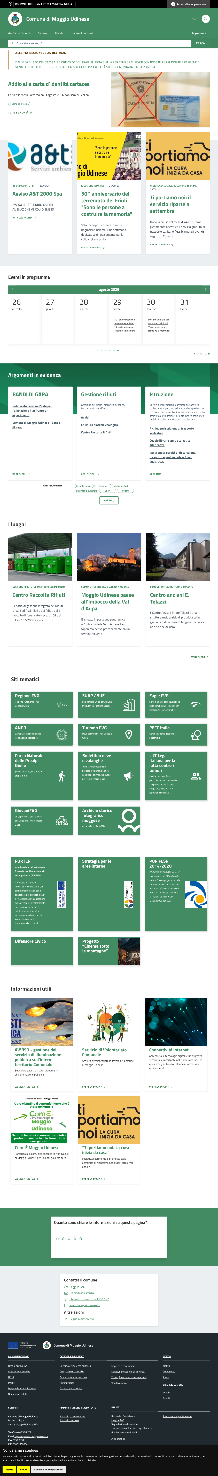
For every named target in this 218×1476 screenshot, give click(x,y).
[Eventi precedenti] (12, 289)
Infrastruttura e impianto (48, 587)
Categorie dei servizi (72, 1356)
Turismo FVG (94, 727)
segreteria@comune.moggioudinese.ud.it (31, 1436)
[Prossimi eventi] (206, 289)
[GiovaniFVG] (62, 820)
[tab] (97, 350)
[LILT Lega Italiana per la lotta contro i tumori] (196, 775)
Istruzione (161, 394)
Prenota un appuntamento (177, 1416)
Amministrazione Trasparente (78, 1407)
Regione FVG (27, 695)
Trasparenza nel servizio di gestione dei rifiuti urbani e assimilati (132, 1430)
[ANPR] (62, 734)
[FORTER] (61, 894)
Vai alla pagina (22, 217)
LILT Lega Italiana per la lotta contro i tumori (162, 762)
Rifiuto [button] (23, 1469)
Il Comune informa (92, 185)
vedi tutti (109, 500)
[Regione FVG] (62, 704)
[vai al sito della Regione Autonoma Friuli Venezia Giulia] (41, 4)
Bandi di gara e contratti (72, 1416)
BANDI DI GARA (30, 394)
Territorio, (99, 587)
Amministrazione (18, 1356)
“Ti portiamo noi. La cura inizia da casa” (105, 1150)
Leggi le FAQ (77, 1287)
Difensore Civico (30, 941)
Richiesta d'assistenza (123, 1416)
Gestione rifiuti (98, 394)
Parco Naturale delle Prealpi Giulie (29, 760)
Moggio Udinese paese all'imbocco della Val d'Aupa (107, 601)
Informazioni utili (23, 185)
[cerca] (206, 19)
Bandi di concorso (69, 1420)
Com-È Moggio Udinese (37, 1147)
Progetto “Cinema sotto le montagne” (95, 946)
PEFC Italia (159, 727)
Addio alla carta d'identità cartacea (49, 84)
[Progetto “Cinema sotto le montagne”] (129, 951)
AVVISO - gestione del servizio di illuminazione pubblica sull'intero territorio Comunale (38, 1057)
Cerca (200, 43)
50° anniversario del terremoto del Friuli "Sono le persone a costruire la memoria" (125, 325)
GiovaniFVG (26, 810)
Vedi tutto (200, 353)
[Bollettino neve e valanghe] (129, 775)
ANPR (20, 727)
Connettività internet (169, 1049)
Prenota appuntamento (84, 1305)
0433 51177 (89, 1299)
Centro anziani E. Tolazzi (169, 598)
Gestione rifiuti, (22, 587)
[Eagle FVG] (196, 704)
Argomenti (198, 33)
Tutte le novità (18, 112)
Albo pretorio (118, 1439)
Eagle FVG (159, 695)
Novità (167, 1356)
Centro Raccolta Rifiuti (38, 595)
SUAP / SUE (93, 695)
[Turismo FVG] (129, 734)
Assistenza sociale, (162, 185)
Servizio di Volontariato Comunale (104, 1052)
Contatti (13, 1407)
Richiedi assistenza (81, 1293)
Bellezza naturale (117, 587)
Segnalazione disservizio (124, 1424)
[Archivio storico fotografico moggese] (129, 820)
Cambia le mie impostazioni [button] (48, 1469)
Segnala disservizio (81, 1319)
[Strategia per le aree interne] (128, 894)
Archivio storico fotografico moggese (97, 815)
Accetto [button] (9, 1469)
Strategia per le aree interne (96, 863)
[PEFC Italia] (196, 734)
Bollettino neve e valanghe (96, 758)
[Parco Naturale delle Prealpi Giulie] (62, 775)
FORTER (22, 861)
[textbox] (108, 1238)
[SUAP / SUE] (129, 704)
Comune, (86, 587)
